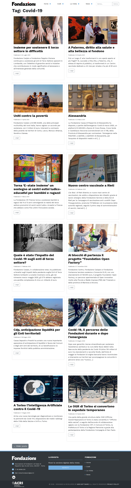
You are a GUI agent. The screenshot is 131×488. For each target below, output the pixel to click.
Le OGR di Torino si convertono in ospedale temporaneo (91, 408)
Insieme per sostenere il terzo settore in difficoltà (36, 49)
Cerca (115, 4)
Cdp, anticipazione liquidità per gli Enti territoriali (37, 331)
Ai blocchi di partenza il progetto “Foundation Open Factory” (88, 258)
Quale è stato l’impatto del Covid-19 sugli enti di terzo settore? (34, 258)
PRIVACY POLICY (113, 484)
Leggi (17, 73)
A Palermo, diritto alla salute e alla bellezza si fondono (91, 49)
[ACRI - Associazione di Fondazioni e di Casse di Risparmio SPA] (18, 484)
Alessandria (77, 116)
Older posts (20, 446)
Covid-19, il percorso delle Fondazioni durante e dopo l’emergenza (88, 333)
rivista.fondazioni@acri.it (26, 473)
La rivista (73, 4)
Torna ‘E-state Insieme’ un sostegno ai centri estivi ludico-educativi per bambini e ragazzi (37, 189)
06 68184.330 (21, 469)
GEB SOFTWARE (83, 484)
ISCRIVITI (65, 468)
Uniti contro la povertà (31, 116)
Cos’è (59, 4)
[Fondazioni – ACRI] (23, 4)
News (88, 4)
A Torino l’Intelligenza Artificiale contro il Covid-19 (38, 407)
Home (46, 4)
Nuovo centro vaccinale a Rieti (91, 185)
